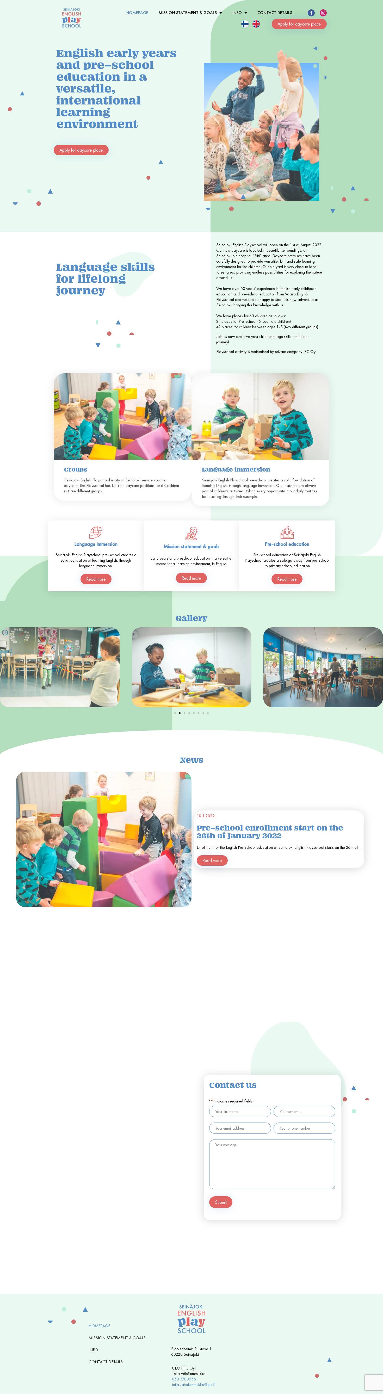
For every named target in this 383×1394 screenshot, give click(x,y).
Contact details (274, 12)
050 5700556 (184, 1379)
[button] (175, 713)
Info (237, 12)
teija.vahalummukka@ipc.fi (193, 1384)
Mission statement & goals (188, 12)
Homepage (137, 12)
